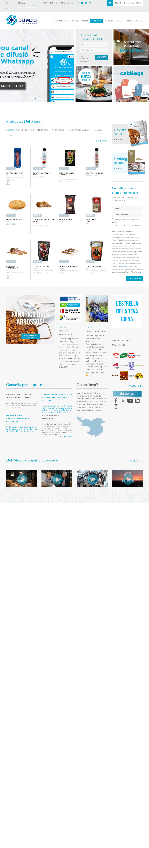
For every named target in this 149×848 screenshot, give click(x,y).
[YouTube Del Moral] (84, 3)
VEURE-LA (118, 139)
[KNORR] (124, 351)
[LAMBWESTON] (131, 371)
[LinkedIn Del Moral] (87, 3)
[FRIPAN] (116, 371)
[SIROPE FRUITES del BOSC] (44, 158)
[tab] (12, 130)
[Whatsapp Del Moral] (93, 3)
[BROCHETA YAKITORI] (70, 251)
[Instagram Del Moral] (90, 3)
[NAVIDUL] (124, 371)
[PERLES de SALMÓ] (97, 251)
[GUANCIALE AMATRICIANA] (17, 251)
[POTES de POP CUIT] (17, 158)
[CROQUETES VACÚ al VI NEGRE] (44, 205)
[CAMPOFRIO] (116, 361)
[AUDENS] (139, 361)
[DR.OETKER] (131, 351)
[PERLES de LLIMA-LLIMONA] (70, 158)
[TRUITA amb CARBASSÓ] (17, 205)
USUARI (118, 3)
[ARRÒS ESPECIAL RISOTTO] (97, 205)
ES (7, 3)
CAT (7, 9)
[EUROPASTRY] (139, 351)
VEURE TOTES (137, 381)
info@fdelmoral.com (65, 3)
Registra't (82, 56)
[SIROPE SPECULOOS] (97, 158)
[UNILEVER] (131, 361)
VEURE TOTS (67, 439)
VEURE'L (117, 168)
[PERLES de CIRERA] (44, 251)
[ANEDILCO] (124, 361)
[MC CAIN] (139, 372)
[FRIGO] (116, 351)
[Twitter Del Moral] (80, 3)
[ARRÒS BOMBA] (70, 205)
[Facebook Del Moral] (77, 3)
